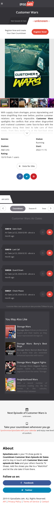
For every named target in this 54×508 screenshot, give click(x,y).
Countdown (18, 208)
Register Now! (40, 31)
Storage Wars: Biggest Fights (31, 362)
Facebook (28, 482)
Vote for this (28, 166)
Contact (45, 501)
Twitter (28, 490)
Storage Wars (24, 326)
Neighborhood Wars (27, 379)
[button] (14, 103)
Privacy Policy (14, 501)
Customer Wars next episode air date (20, 306)
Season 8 (32, 208)
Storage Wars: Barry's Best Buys (32, 345)
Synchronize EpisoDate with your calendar (18, 430)
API (4, 501)
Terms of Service (31, 501)
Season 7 (46, 208)
